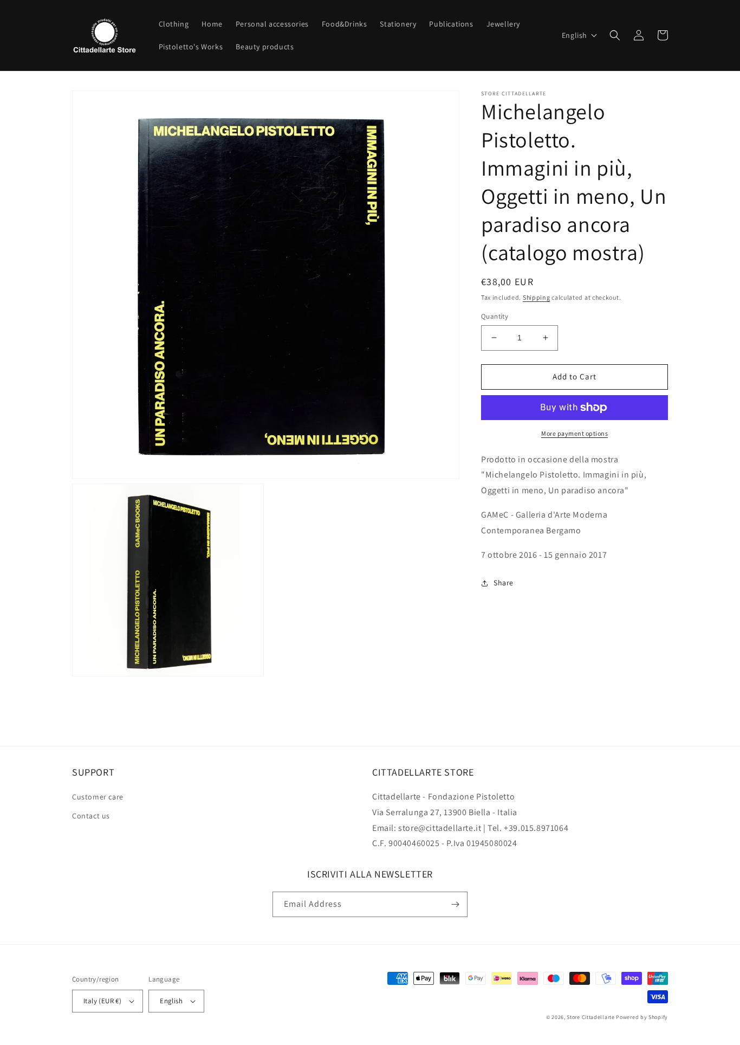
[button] (579, 35)
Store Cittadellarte (590, 1017)
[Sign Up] (455, 904)
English (171, 1000)
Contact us (91, 816)
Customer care (98, 797)
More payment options (574, 433)
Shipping (536, 297)
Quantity (494, 316)
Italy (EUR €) (102, 1000)
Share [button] (504, 583)
